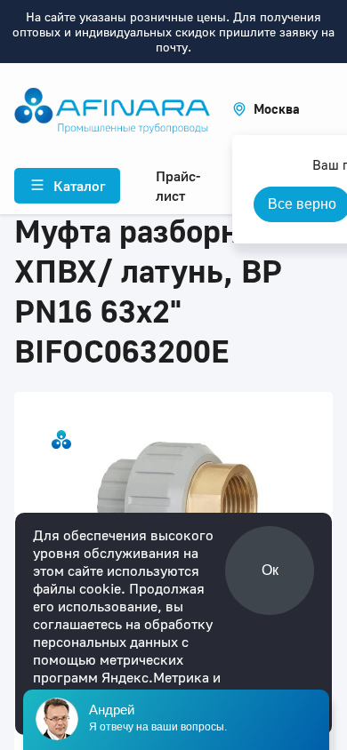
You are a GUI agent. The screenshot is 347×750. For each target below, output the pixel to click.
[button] (266, 108)
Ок (270, 570)
